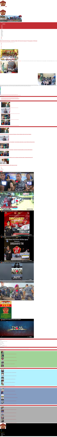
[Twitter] (1, 37)
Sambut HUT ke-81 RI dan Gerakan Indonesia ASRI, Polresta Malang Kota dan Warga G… (8, 419)
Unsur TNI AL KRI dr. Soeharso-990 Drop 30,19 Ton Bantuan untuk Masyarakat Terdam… (8, 372)
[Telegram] (28, 91)
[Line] (28, 89)
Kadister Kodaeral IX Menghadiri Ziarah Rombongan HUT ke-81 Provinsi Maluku (8, 385)
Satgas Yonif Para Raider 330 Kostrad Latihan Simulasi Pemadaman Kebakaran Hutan (9, 94)
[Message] (28, 90)
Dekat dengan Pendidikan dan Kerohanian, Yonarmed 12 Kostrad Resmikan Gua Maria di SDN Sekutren (10, 98)
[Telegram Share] (1, 44)
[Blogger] (28, 93)
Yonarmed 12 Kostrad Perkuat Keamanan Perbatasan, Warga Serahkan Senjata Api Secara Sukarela (9, 107)
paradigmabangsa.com (4, 348)
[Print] (28, 92)
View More (1, 171)
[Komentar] (1, 45)
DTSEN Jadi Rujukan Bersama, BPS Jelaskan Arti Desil (5, 99)
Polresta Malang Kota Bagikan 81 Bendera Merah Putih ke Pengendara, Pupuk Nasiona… (8, 409)
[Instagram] (1, 430)
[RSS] (1, 431)
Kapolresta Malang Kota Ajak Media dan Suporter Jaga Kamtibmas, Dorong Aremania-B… (9, 422)
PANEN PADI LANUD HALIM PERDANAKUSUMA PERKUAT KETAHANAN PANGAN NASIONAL (9, 397)
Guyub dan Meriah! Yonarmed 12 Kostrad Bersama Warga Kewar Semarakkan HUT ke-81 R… (9, 360)
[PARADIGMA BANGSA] (3, 428)
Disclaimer (2, 435)
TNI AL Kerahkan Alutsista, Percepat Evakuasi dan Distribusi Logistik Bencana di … (8, 382)
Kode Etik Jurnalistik (3, 434)
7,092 (1, 168)
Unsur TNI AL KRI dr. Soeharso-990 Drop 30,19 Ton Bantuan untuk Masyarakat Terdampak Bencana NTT (10, 125)
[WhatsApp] (28, 88)
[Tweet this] (1, 43)
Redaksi (1, 433)
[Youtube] (1, 38)
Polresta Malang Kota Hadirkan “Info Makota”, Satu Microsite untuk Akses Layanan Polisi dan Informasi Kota (10, 113)
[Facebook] (28, 87)
